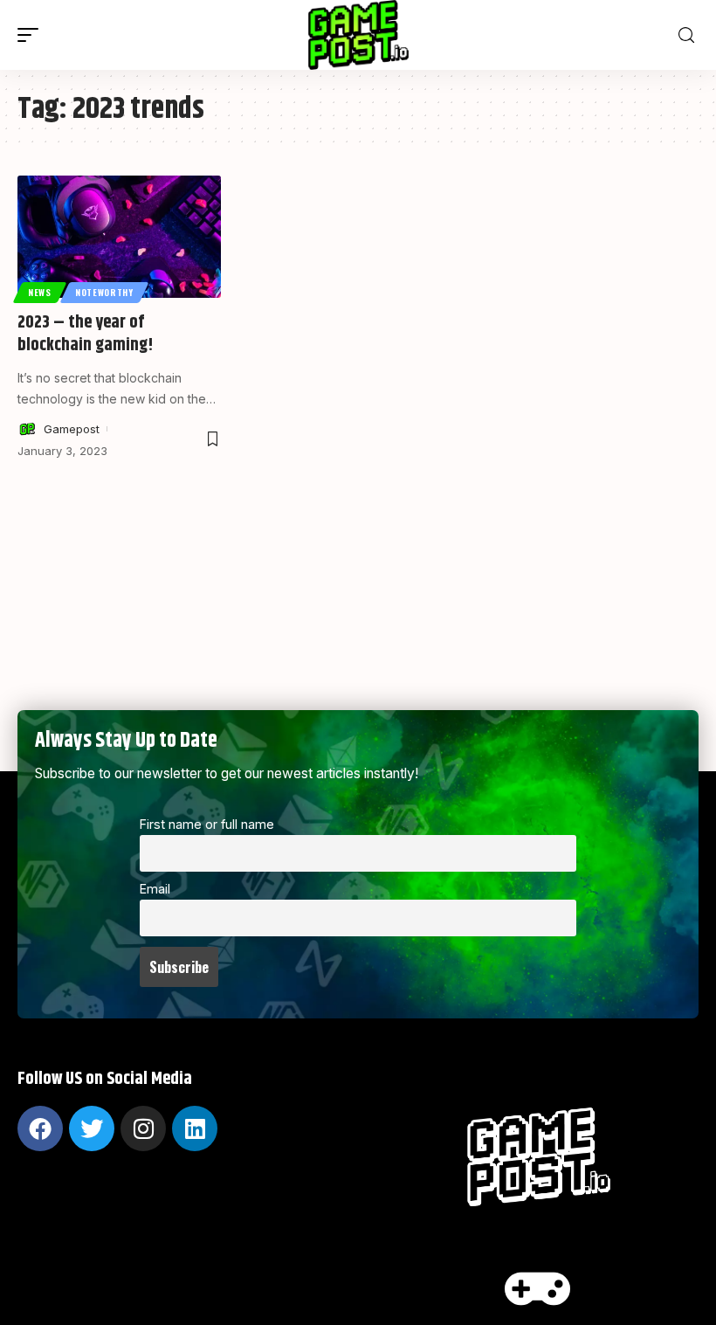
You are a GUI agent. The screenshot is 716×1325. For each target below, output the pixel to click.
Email (155, 888)
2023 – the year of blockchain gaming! (85, 334)
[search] (686, 35)
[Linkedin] (194, 1128)
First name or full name (207, 824)
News (40, 292)
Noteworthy (104, 292)
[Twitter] (91, 1128)
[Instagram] (143, 1128)
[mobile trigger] (32, 35)
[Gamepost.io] (358, 35)
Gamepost (72, 429)
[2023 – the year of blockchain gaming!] (119, 237)
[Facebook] (40, 1128)
